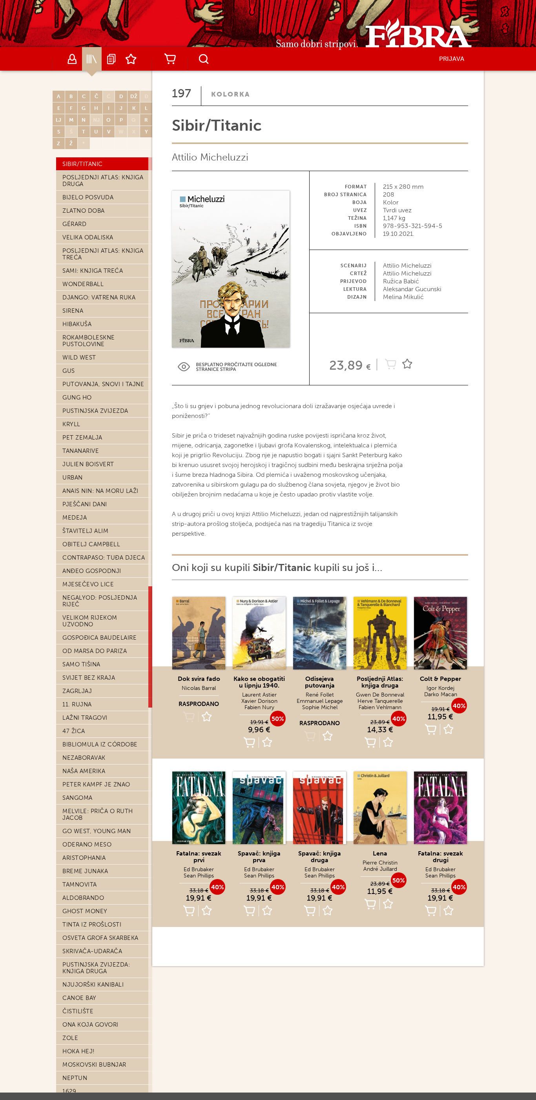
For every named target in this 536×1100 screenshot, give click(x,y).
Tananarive (80, 450)
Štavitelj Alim (85, 530)
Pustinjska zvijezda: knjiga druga (96, 968)
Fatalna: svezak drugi (440, 857)
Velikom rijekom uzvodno (89, 621)
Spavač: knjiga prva (259, 857)
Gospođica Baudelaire (99, 637)
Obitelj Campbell (91, 544)
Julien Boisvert (88, 464)
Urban (72, 477)
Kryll (71, 424)
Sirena (72, 310)
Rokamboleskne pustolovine (88, 341)
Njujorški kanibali (93, 984)
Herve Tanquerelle (380, 701)
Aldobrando (83, 897)
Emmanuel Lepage (320, 701)
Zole (70, 1038)
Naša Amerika (83, 771)
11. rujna (77, 704)
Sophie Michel (319, 707)
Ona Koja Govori (90, 1024)
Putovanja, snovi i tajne (103, 384)
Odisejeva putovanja (320, 682)
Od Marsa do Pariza (94, 651)
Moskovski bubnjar (94, 1064)
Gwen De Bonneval (380, 694)
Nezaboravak (84, 757)
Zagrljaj (77, 691)
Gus (68, 370)
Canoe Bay (79, 997)
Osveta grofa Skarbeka (100, 937)
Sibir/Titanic (82, 164)
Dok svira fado (199, 678)
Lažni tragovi (85, 717)
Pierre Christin (380, 862)
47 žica (73, 731)
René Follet (320, 694)
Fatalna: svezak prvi (198, 857)
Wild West (79, 357)
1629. (70, 1091)
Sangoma (77, 797)
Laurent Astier (259, 694)
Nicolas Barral (199, 688)
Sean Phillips (199, 875)
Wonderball (83, 284)
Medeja (74, 517)
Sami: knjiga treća (92, 270)
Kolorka (230, 94)
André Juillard (380, 869)
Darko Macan (440, 694)
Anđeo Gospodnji (91, 571)
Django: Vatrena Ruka (98, 297)
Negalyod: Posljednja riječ (99, 601)
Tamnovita (79, 884)
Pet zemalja (82, 437)
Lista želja (131, 59)
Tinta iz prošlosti (91, 924)
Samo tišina (81, 664)
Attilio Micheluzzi (210, 157)
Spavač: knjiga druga (319, 857)
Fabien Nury (259, 707)
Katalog (92, 59)
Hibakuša (76, 324)
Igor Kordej (440, 688)
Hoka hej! (78, 1051)
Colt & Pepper (440, 678)
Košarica (170, 59)
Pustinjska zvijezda (95, 410)
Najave (111, 59)
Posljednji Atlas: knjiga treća (102, 254)
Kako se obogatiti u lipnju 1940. (259, 682)
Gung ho (77, 397)
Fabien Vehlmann (380, 707)
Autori (72, 59)
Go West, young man (96, 831)
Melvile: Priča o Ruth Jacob (97, 814)
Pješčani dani (84, 504)
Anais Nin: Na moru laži (100, 490)
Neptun (74, 1078)
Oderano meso (86, 844)
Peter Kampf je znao (96, 784)
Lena (380, 853)
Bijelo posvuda (87, 197)
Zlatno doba (83, 210)
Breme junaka (85, 871)
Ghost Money (85, 911)
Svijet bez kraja (88, 677)
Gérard (74, 224)
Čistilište (77, 1011)
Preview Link (227, 367)
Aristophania (84, 857)
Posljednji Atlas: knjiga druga (102, 181)
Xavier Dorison (259, 701)
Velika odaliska (87, 237)
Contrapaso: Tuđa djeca (103, 557)
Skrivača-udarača (92, 951)
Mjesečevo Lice (88, 584)
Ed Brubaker (199, 869)
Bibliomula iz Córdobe (100, 744)
